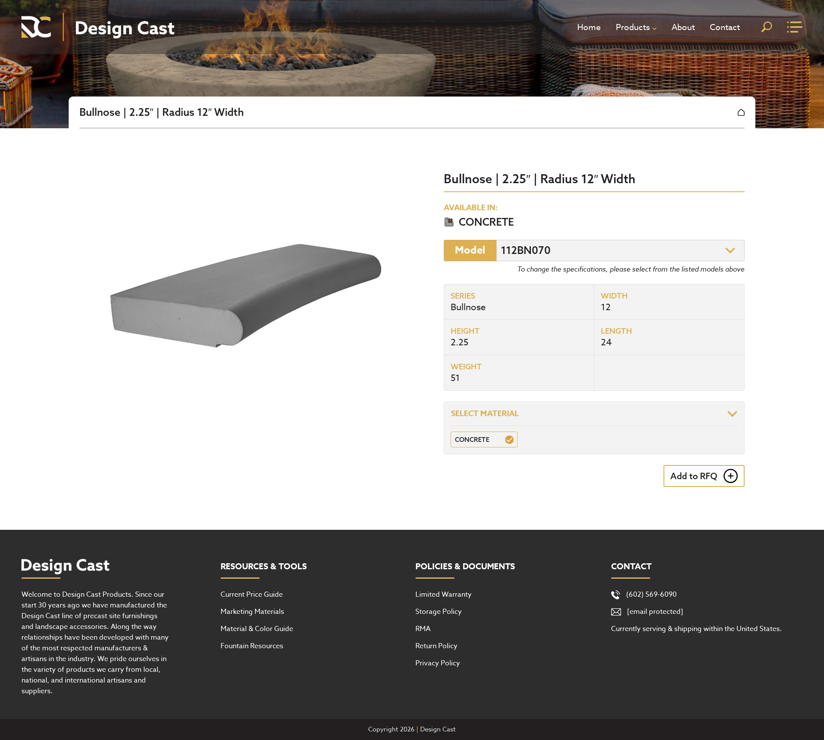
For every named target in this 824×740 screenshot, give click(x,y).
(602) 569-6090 (651, 594)
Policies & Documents (465, 567)
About (683, 27)
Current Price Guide (252, 594)
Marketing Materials (252, 612)
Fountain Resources (252, 646)
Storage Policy (438, 612)
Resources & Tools (264, 567)
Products (633, 27)
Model (470, 250)
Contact (725, 27)
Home (589, 27)
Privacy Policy (437, 663)
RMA (422, 629)
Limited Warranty (443, 594)
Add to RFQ (693, 476)
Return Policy (436, 646)
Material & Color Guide (257, 629)
